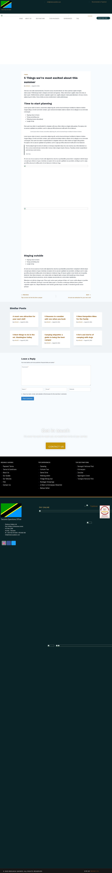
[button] (103, 18)
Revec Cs (95, 871)
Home (21, 18)
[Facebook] (9, 543)
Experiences (68, 18)
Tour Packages (54, 18)
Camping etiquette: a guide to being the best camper (55, 337)
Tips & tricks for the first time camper (31, 296)
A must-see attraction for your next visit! (79, 296)
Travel (26, 74)
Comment (25, 367)
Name (24, 389)
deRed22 (28, 86)
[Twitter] (13, 543)
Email (48, 389)
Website (72, 389)
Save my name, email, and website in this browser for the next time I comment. (45, 394)
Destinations (40, 18)
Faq (78, 18)
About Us (28, 18)
